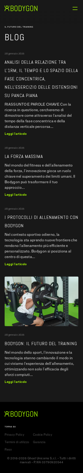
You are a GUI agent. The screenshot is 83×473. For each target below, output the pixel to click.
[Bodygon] (21, 8)
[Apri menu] (74, 8)
